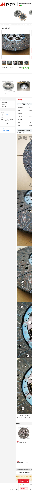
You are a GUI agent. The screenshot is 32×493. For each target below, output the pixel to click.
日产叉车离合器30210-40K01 (23, 94)
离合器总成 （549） (6, 102)
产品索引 (3, 128)
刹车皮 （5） (5, 104)
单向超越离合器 (27, 472)
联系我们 (18, 489)
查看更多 (7, 124)
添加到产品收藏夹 (5, 130)
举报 (12, 68)
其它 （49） (4, 106)
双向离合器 (19, 472)
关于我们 (11, 489)
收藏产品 (5, 68)
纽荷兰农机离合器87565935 (7, 94)
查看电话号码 (6, 115)
